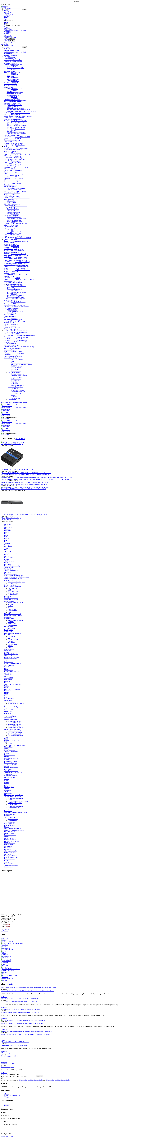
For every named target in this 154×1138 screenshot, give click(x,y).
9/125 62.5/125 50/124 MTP (15, 189)
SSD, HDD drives (9, 114)
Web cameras (7, 261)
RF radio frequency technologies (13, 282)
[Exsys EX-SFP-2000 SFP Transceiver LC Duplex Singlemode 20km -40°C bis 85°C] (25, 482)
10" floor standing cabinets (14, 285)
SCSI (5, 194)
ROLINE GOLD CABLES (11, 226)
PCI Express (10, 128)
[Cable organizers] (6, 406)
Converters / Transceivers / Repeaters (14, 321)
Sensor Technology (9, 52)
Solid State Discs (12, 96)
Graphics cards (8, 141)
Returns (6, 1105)
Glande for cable (8, 45)
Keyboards (7, 178)
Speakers (6, 253)
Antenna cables (8, 281)
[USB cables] (5, 418)
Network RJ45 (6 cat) (13, 209)
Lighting (6, 44)
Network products (9, 329)
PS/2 (5, 26)
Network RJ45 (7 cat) (13, 212)
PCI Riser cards (11, 130)
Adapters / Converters (10, 37)
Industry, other (8, 29)
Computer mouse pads (10, 58)
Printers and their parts (10, 250)
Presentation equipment (10, 249)
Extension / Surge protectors (11, 332)
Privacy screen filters (9, 71)
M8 (5, 181)
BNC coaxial (7, 165)
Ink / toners (7, 82)
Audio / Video (8, 12)
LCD (8, 76)
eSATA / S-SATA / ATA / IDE (12, 170)
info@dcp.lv (4, 931)
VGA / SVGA (8, 36)
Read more (4, 997)
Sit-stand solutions (12, 80)
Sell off (6, 10)
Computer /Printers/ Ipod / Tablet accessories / (17, 577)
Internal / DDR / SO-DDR (14, 88)
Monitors (6, 247)
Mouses (6, 241)
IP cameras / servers (9, 350)
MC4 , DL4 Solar (9, 185)
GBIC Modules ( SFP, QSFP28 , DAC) (15, 812)
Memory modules (8, 87)
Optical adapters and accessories (13, 319)
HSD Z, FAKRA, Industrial (11, 175)
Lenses (5, 351)
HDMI (5, 20)
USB (5, 34)
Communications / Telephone (12, 193)
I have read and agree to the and (36, 1080)
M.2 (8, 124)
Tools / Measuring (9, 151)
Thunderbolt (7, 32)
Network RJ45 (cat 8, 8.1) (14, 213)
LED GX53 (7, 39)
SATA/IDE (7, 28)
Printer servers (8, 300)
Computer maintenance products (13, 64)
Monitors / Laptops (12, 77)
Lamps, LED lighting (10, 42)
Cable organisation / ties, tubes (15, 68)
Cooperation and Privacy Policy (13, 1095)
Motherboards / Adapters (10, 140)
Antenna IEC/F (8, 164)
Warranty (6, 1097)
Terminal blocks (8, 53)
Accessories (7, 56)
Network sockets (8, 327)
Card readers (7, 136)
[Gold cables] (5, 410)
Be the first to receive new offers (10, 1076)
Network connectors (9, 326)
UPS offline (7, 338)
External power (11, 202)
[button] (78, 39)
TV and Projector (12, 79)
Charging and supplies (10, 342)
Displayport (7, 15)
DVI (5, 18)
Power (5, 24)
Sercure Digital (11, 95)
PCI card (9, 127)
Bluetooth (6, 13)
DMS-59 (6, 16)
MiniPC (6, 268)
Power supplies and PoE (10, 348)
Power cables (7, 199)
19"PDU (9, 287)
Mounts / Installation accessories (13, 149)
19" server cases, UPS (13, 297)
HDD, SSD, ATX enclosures (12, 119)
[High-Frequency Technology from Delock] (13, 407)
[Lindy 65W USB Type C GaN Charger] (12, 442)
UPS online (7, 340)
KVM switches (8, 156)
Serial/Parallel (7, 31)
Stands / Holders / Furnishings (12, 72)
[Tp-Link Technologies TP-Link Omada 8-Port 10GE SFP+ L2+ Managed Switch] (12, 513)
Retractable (7, 177)
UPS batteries (7, 337)
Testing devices (8, 148)
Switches (6, 153)
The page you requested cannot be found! (16, 402)
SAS (5, 191)
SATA (9, 93)
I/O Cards (6, 120)
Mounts (6, 138)
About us (6, 1094)
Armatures (6, 40)
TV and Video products (10, 258)
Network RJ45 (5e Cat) (13, 207)
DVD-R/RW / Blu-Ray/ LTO (12, 100)
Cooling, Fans (7, 117)
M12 (5, 183)
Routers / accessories (9, 316)
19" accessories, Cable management (13, 289)
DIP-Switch (7, 48)
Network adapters (9, 324)
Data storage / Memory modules (13, 101)
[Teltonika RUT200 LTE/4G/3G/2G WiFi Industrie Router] (12, 468)
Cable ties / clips (8, 66)
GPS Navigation (8, 274)
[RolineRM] (4, 412)
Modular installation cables (14, 221)
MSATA (9, 92)
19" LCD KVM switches (14, 292)
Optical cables (7, 186)
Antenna (6, 266)
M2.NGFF (10, 90)
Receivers (6, 273)
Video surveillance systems (11, 356)
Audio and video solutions (11, 239)
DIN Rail (6, 47)
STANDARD (7, 197)
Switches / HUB (8, 159)
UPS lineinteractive (9, 334)
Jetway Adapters (8, 135)
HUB (5, 154)
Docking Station (8, 116)
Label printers (7, 257)
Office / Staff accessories (10, 85)
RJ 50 (5, 225)
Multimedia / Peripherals (10, 263)
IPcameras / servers (9, 242)
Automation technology (10, 55)
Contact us (7, 1104)
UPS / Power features (10, 343)
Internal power (11, 201)
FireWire (6, 23)
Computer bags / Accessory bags (13, 60)
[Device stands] (5, 414)
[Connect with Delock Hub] (9, 404)
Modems (6, 318)
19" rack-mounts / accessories (12, 284)
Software (6, 271)
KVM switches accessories (11, 157)
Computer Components (10, 145)
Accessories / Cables (9, 265)
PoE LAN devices (9, 322)
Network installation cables (11, 215)
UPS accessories (8, 335)
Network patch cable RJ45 (11, 205)
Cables (5, 236)
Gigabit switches (11, 311)
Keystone (6, 306)
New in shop (7, 8)
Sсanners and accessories (11, 255)
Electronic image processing (11, 50)
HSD (5, 21)
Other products (8, 358)
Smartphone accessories (10, 84)
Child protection (11, 69)
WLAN (6, 298)
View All (9, 984)
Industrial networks (9, 305)
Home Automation (9, 237)
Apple (5, 162)
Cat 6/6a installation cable (14, 218)
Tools (5, 146)
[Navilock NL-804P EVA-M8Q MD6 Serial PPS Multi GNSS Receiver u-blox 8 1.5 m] (26, 473)
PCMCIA (10, 132)
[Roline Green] (5, 409)
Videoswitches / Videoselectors (12, 260)
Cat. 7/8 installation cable (14, 220)
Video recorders (8, 354)
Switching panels (8, 314)
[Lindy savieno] (5, 415)
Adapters (6, 276)
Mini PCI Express (12, 125)
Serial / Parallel (8, 196)
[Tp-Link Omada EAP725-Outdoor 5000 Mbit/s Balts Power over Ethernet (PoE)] (24, 487)
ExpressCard (10, 122)
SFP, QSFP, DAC (9, 204)
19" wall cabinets (12, 293)
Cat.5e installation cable (13, 217)
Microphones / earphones (11, 245)
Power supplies (8, 112)
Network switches (12, 310)
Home (2, 402)
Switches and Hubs (9, 308)
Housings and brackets (10, 346)
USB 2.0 (9, 229)
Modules (6, 269)
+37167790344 (5, 929)
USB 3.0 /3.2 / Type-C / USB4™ (17, 745)
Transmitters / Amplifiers (10, 252)
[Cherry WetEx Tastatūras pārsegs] (11, 518)
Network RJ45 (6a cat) (13, 210)
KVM (5, 180)
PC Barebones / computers (11, 143)
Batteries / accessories (10, 330)
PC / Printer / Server (12, 74)
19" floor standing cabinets (14, 295)
